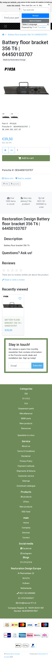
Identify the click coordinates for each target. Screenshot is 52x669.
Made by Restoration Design (14, 60)
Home (26, 523)
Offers (26, 502)
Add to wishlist (24, 178)
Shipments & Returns (26, 471)
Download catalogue (26, 486)
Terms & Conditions (26, 451)
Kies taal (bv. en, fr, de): (32, 5)
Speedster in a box (26, 435)
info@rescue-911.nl (27, 603)
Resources (26, 428)
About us (26, 446)
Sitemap (26, 481)
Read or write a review (14, 280)
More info (8, 178)
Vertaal (35, 15)
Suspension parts (26, 408)
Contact (26, 537)
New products (26, 423)
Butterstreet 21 (42, 654)
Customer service (26, 476)
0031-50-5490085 (27, 593)
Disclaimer (26, 456)
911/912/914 (26, 562)
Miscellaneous (26, 413)
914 (26, 403)
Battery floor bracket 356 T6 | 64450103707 (27, 35)
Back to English (35, 21)
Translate (42, 27)
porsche (15, 184)
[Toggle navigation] (5, 26)
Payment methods (26, 466)
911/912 (26, 399)
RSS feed (26, 512)
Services (26, 533)
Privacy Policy (26, 461)
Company (26, 528)
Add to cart (27, 158)
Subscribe (37, 365)
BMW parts (26, 418)
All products (26, 497)
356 (6, 184)
